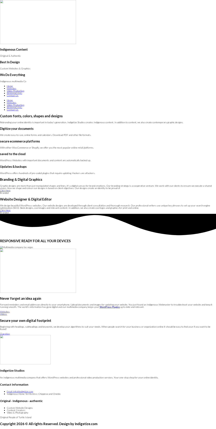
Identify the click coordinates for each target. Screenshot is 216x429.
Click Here (5, 190)
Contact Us (12, 95)
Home (10, 86)
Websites (11, 88)
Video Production (15, 90)
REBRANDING (14, 93)
